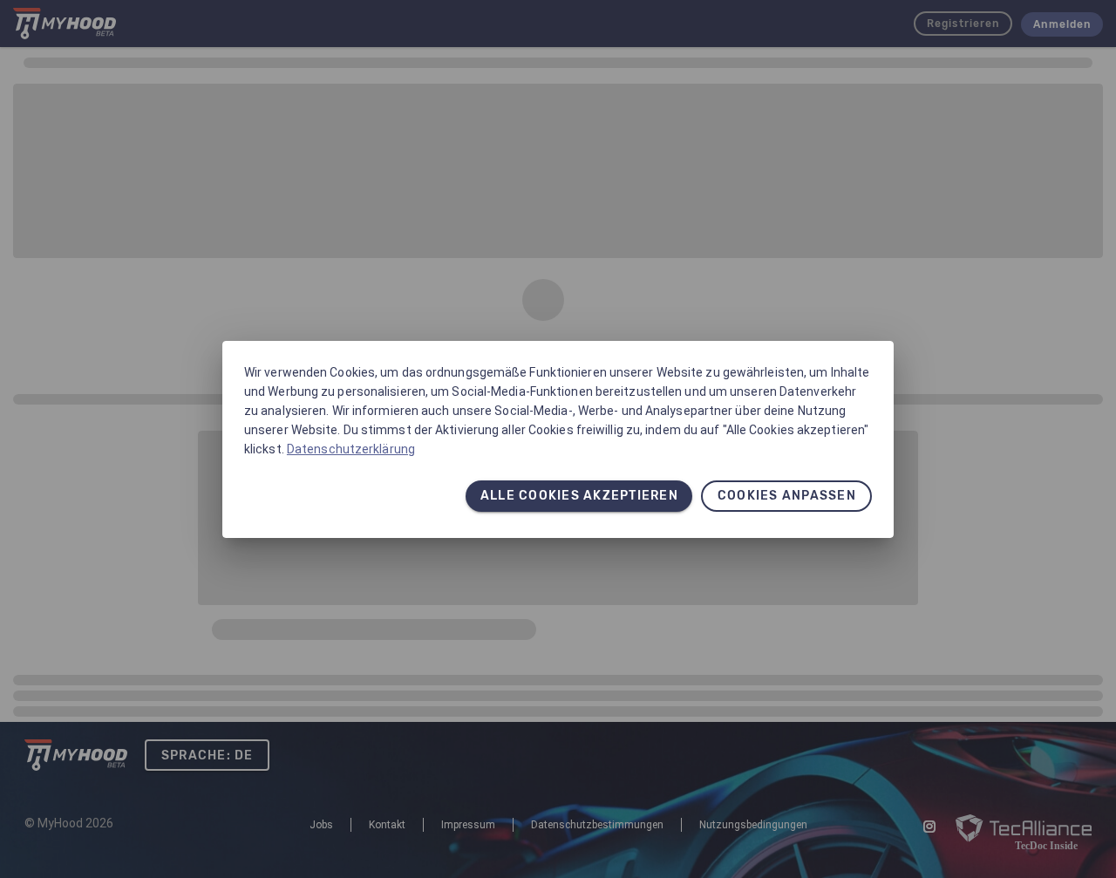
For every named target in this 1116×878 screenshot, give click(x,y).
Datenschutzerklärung (351, 449)
